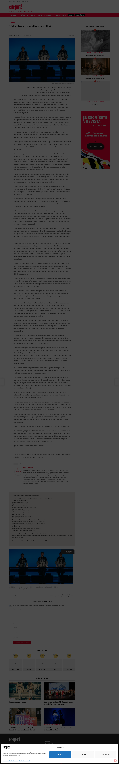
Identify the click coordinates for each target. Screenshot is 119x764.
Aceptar (60, 755)
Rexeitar (83, 755)
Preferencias (105, 755)
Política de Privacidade (24, 761)
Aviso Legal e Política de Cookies (10, 761)
